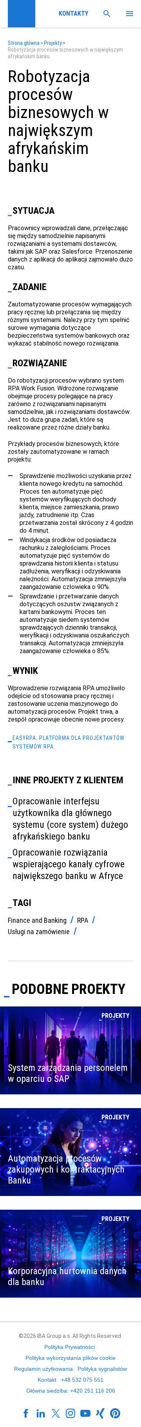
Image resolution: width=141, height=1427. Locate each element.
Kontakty (72, 13)
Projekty (53, 43)
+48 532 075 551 (82, 1380)
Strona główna (24, 43)
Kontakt (47, 1380)
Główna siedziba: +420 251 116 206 (70, 1391)
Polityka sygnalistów (102, 1369)
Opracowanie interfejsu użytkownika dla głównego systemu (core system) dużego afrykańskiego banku (70, 819)
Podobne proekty (68, 989)
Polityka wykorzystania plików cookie (70, 1358)
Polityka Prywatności (69, 1347)
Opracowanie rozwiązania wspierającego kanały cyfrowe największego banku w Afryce (69, 864)
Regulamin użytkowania (43, 1369)
